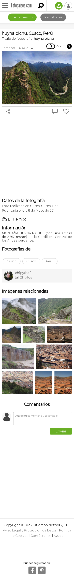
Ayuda (58, 536)
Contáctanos (41, 536)
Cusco (12, 261)
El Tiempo (14, 219)
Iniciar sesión (22, 17)
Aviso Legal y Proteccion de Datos (30, 530)
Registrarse (53, 17)
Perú (50, 261)
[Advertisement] (37, 157)
